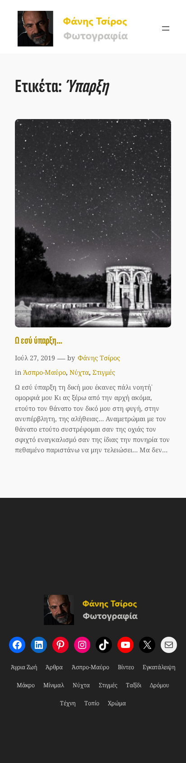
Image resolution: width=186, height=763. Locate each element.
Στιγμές (104, 372)
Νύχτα (79, 372)
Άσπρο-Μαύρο (44, 372)
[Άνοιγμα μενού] (165, 28)
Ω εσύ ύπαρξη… (38, 341)
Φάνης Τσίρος (99, 358)
